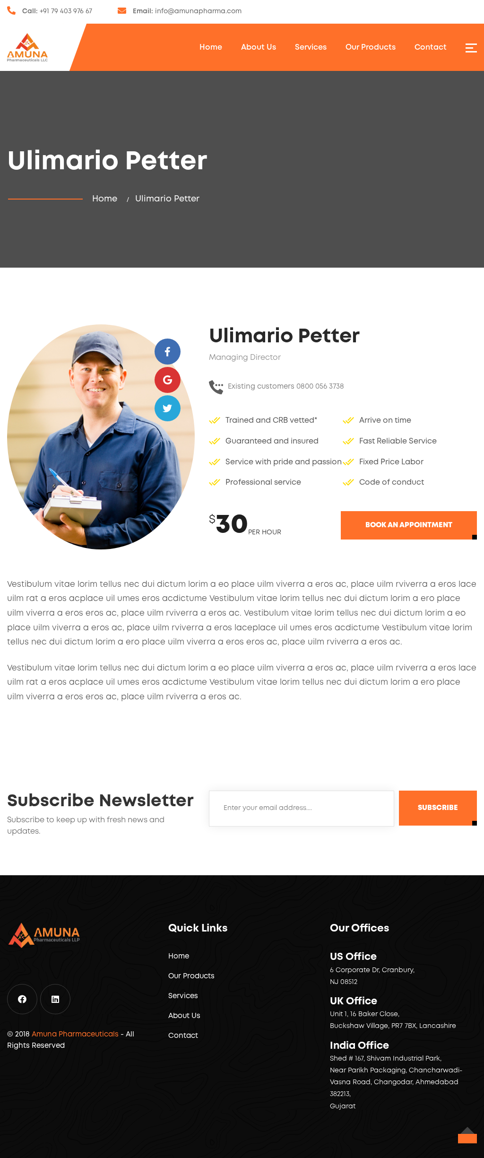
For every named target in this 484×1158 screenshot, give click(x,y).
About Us (258, 47)
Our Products (371, 47)
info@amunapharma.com (198, 11)
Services (311, 47)
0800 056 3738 (320, 386)
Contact (431, 47)
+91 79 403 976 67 (66, 11)
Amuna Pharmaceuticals (75, 1034)
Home (210, 47)
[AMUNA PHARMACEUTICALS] (27, 47)
